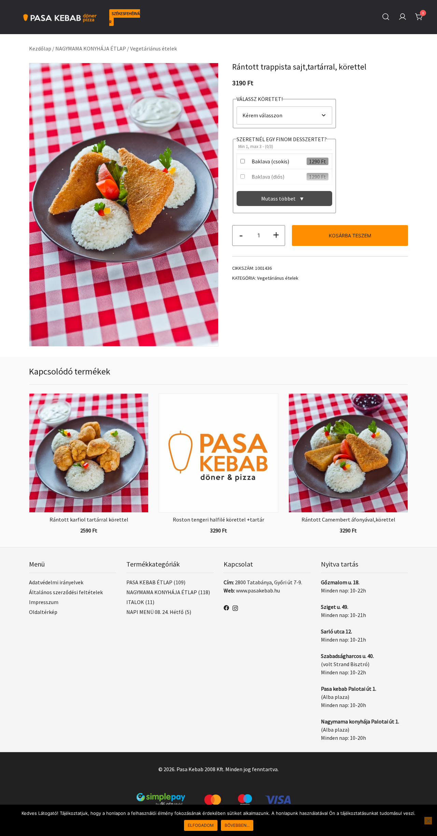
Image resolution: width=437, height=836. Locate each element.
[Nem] (428, 820)
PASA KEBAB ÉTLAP (149, 582)
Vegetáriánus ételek (153, 48)
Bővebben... (237, 825)
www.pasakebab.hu (258, 590)
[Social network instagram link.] (235, 607)
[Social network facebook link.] (226, 607)
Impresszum (43, 602)
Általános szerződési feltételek (66, 592)
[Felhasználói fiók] (402, 17)
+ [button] (276, 235)
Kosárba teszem (350, 235)
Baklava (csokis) (270, 161)
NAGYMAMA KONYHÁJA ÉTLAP (90, 48)
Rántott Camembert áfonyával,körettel (348, 519)
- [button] (241, 235)
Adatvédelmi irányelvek (56, 582)
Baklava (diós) (268, 176)
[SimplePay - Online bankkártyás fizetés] (218, 797)
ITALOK (135, 602)
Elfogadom (201, 825)
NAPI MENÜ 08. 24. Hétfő (155, 611)
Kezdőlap (40, 48)
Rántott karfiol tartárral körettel (89, 519)
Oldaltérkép (43, 611)
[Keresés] (386, 16)
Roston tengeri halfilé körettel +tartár (218, 519)
